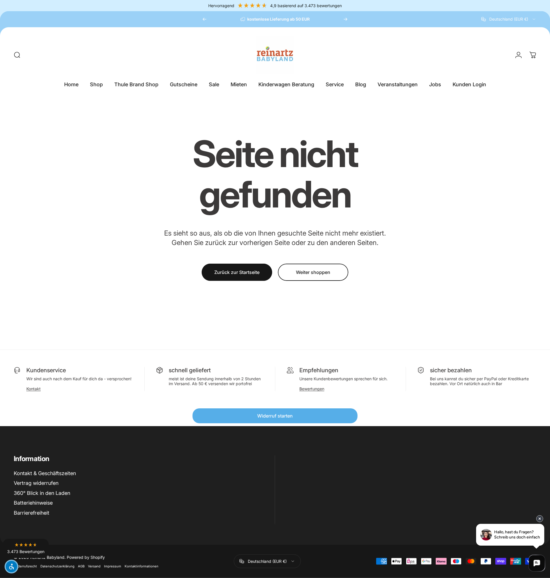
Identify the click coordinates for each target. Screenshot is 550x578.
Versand (94, 566)
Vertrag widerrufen (36, 483)
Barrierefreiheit (31, 513)
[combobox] (508, 19)
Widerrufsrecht (25, 566)
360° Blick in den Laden (42, 493)
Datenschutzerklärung (57, 566)
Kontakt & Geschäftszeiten (45, 473)
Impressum (112, 566)
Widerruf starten (275, 416)
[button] (26, 548)
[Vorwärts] (345, 19)
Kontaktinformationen (141, 566)
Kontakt (33, 388)
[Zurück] (204, 19)
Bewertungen (311, 388)
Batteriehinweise (33, 503)
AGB (81, 566)
